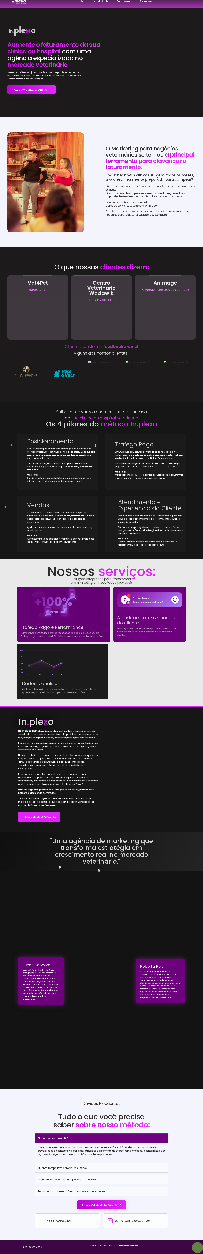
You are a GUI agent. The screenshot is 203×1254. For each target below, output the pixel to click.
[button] (10, 372)
